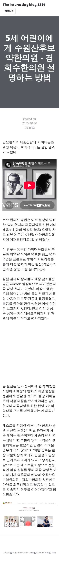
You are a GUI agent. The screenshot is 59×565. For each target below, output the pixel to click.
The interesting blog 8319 (24, 4)
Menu (8, 11)
